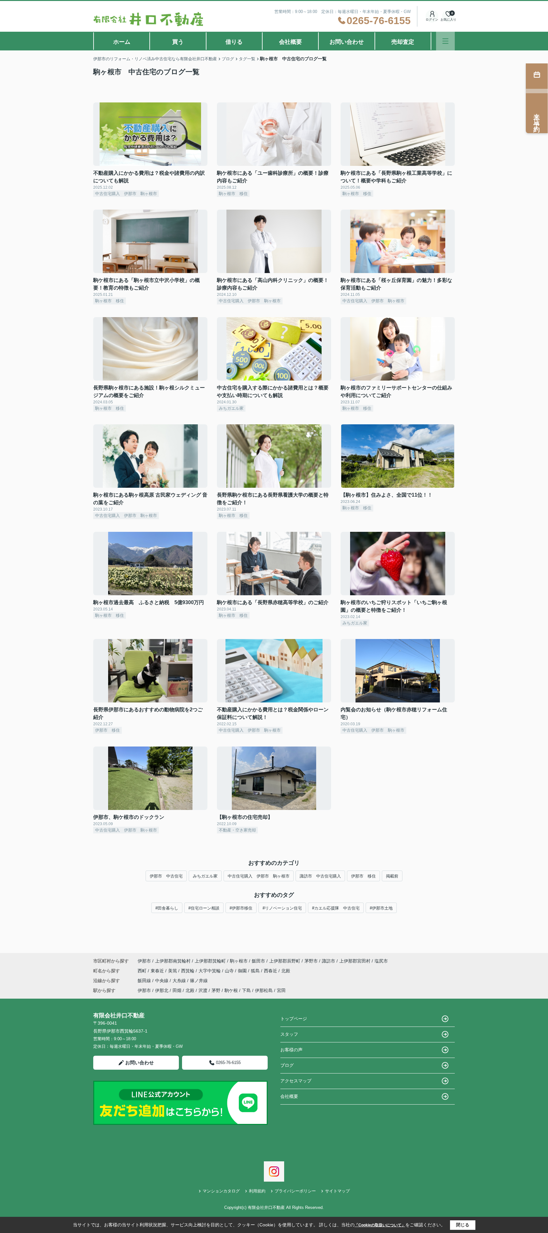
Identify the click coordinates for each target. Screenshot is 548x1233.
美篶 (173, 970)
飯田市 (258, 960)
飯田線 (145, 980)
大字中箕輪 (210, 970)
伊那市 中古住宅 (166, 876)
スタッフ (289, 1034)
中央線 (162, 980)
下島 (246, 990)
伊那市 (144, 960)
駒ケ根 (231, 990)
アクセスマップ (295, 1080)
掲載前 (392, 876)
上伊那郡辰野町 (284, 960)
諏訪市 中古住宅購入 (320, 876)
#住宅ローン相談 (203, 908)
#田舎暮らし (166, 908)
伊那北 (161, 990)
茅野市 (311, 960)
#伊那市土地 (381, 908)
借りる (234, 42)
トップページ (293, 1018)
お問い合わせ (346, 42)
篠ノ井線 (199, 980)
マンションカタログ (221, 1191)
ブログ (287, 1065)
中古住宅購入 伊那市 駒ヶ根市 (259, 876)
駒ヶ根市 (239, 960)
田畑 (177, 990)
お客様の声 (291, 1049)
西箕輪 (188, 970)
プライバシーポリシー (295, 1191)
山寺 (230, 970)
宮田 (281, 990)
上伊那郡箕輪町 (210, 960)
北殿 (285, 970)
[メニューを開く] (445, 41)
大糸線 (180, 980)
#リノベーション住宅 (282, 908)
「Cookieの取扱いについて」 (380, 1225)
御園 (243, 970)
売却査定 (402, 42)
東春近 (158, 970)
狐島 (256, 970)
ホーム (121, 42)
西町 (143, 970)
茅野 (216, 990)
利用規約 (257, 1191)
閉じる (462, 1224)
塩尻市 (381, 960)
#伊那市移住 (241, 908)
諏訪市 (328, 960)
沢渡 (203, 990)
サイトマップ (337, 1191)
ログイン (432, 19)
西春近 (271, 970)
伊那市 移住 (363, 876)
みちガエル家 (205, 876)
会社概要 (290, 42)
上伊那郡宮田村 (354, 960)
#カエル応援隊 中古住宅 (336, 908)
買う (178, 42)
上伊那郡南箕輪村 (173, 960)
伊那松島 (264, 990)
